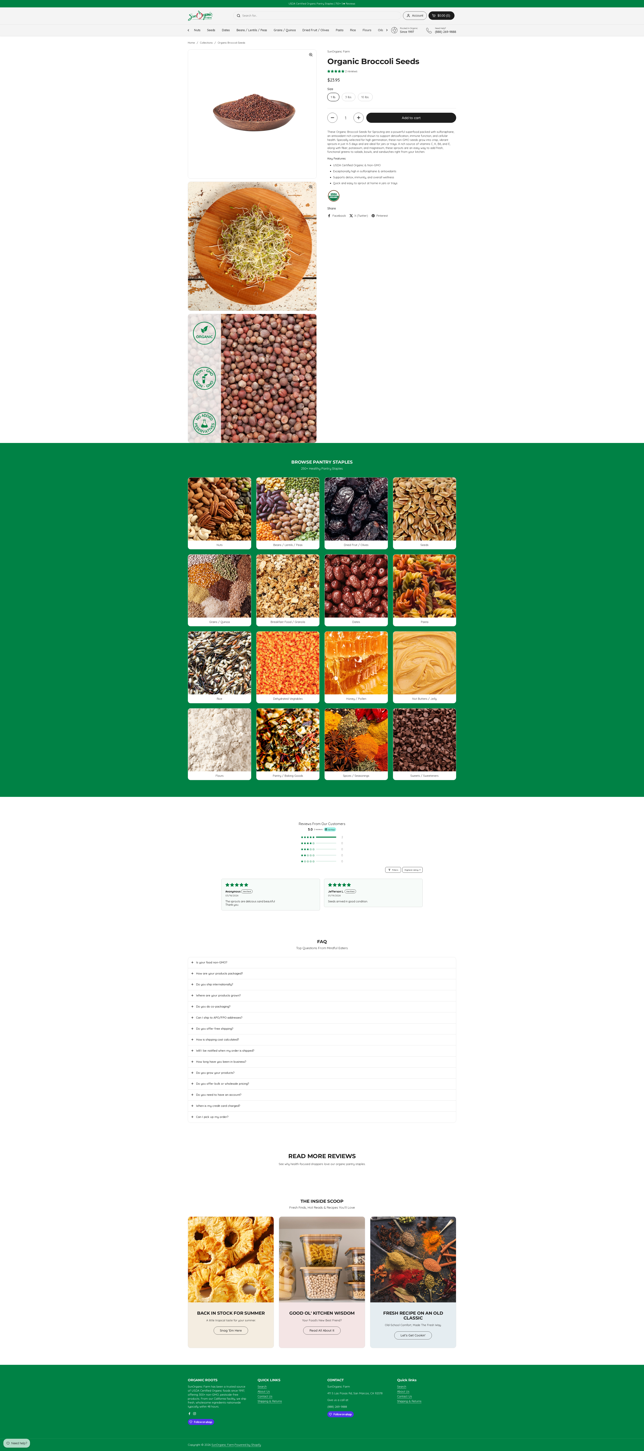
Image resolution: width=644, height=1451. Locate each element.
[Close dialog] (388, 679)
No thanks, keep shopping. (357, 754)
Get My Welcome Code (357, 732)
